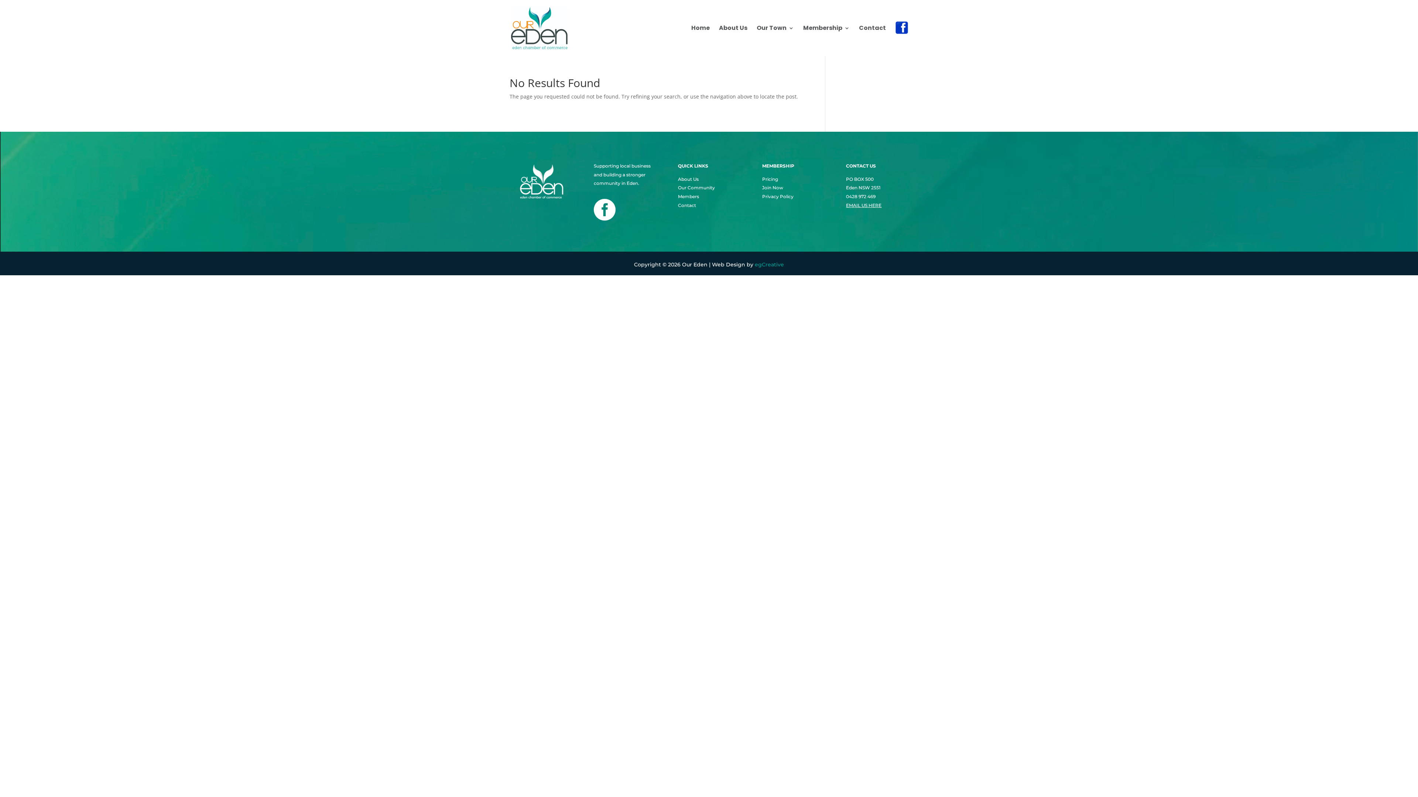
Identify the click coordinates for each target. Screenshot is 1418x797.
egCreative (769, 264)
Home (700, 28)
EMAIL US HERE (863, 205)
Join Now (772, 187)
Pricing (770, 179)
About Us (733, 28)
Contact (872, 28)
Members (688, 196)
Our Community (696, 187)
